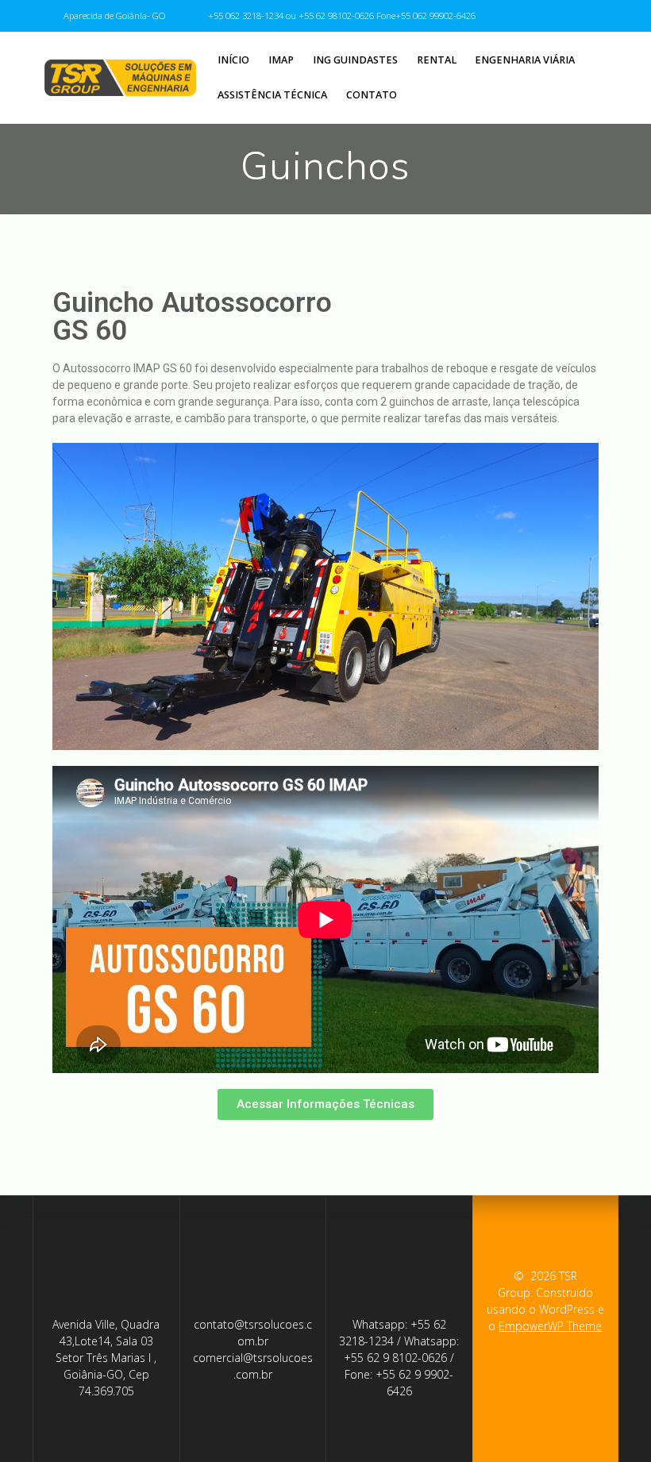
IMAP (281, 60)
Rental (436, 60)
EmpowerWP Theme (550, 1325)
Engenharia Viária (525, 60)
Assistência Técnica (272, 95)
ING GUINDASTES (355, 60)
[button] (325, 1104)
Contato (371, 95)
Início (233, 60)
